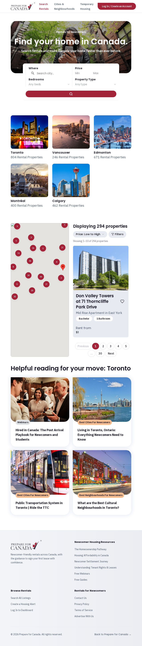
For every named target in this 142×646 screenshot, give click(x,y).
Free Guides (80, 579)
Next (111, 353)
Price (78, 68)
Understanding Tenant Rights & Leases (95, 567)
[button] (15, 296)
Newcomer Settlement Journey (91, 561)
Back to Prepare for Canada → (113, 634)
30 (100, 353)
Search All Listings (21, 598)
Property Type (85, 79)
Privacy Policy (81, 604)
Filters (119, 234)
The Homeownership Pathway (90, 549)
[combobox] (49, 84)
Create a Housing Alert (23, 604)
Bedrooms (36, 79)
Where (33, 68)
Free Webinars (82, 573)
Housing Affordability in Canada (91, 555)
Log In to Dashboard (22, 610)
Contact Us (80, 598)
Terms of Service (83, 610)
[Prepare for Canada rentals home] (23, 6)
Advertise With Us (84, 616)
